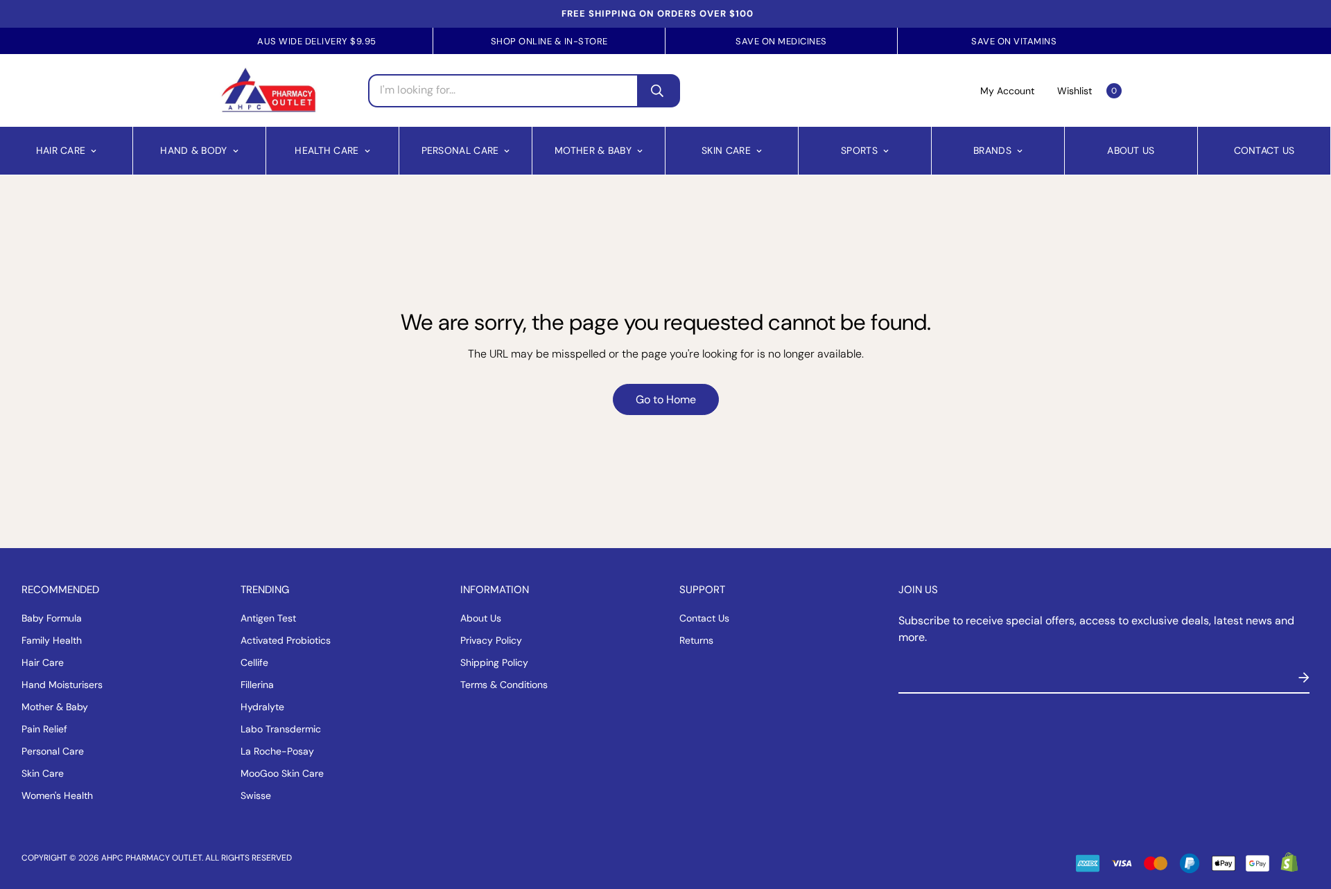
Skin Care (726, 150)
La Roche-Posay (277, 751)
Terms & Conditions (504, 684)
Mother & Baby (593, 150)
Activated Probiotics (286, 640)
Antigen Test (268, 618)
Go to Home (666, 399)
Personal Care (460, 150)
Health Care (326, 150)
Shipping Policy (494, 662)
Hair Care (61, 150)
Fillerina (257, 684)
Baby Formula (51, 618)
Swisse (256, 795)
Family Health (51, 640)
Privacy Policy (491, 640)
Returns (696, 640)
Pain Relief (44, 729)
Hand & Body (193, 150)
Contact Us (1264, 150)
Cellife (254, 662)
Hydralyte (262, 707)
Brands (992, 150)
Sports (859, 150)
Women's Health (57, 795)
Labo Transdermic (281, 729)
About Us (1130, 150)
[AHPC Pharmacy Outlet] (268, 90)
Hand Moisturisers (62, 684)
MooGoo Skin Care (282, 773)
